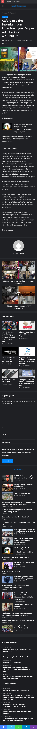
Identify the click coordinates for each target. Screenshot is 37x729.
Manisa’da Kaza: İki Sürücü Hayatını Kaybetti (18, 621)
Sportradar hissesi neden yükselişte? (15, 517)
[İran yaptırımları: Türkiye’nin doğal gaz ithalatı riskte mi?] (7, 532)
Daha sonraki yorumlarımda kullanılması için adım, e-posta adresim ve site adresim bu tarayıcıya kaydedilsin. (18, 452)
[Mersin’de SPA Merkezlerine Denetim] (7, 565)
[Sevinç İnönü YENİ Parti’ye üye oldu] (7, 607)
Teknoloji (13, 13)
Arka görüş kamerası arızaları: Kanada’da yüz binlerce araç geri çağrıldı (27, 382)
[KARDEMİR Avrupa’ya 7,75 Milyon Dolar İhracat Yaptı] (7, 478)
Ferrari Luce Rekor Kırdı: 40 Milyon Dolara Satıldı (8, 360)
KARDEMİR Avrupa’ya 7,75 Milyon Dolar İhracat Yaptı (23, 477)
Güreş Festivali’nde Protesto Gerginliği (21, 627)
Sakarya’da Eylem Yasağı (12, 1)
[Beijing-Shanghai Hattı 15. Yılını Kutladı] (7, 487)
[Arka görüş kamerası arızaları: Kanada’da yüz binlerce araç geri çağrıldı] (27, 373)
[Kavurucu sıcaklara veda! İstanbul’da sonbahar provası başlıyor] (7, 541)
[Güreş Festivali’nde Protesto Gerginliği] (7, 628)
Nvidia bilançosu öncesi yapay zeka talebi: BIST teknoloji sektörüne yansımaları (17, 614)
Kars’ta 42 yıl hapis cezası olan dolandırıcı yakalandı (23, 578)
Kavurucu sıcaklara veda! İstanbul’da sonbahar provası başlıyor (23, 540)
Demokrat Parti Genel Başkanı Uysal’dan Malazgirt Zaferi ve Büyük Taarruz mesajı (23, 596)
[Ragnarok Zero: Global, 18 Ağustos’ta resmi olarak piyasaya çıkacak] (27, 351)
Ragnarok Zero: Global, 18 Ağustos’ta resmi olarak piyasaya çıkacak (27, 360)
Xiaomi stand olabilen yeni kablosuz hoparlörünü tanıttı (27, 334)
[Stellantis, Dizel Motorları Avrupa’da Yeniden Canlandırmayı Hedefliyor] (7, 126)
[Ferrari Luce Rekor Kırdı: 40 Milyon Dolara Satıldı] (10, 351)
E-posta (4, 434)
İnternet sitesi (6, 442)
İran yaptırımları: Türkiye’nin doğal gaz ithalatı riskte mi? (24, 531)
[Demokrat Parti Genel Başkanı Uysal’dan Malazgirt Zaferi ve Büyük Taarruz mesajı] (7, 595)
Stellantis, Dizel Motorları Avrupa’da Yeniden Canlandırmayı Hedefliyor (23, 126)
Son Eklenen (18, 470)
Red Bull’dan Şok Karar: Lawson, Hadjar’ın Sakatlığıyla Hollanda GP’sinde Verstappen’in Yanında (9, 336)
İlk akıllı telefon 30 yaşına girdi (8, 381)
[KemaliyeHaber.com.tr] (18, 6)
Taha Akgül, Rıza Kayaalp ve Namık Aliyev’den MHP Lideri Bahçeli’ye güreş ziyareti (18, 503)
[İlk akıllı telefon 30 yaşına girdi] (10, 373)
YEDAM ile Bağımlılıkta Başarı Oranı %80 (16, 557)
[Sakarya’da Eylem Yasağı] (7, 496)
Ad (3, 427)
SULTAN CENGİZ (9, 40)
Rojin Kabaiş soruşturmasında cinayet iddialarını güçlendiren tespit (16, 586)
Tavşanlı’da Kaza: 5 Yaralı (11, 571)
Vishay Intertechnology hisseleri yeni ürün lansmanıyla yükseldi (17, 511)
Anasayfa (6, 13)
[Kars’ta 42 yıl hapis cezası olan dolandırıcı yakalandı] (7, 579)
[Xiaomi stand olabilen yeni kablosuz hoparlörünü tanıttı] (27, 325)
